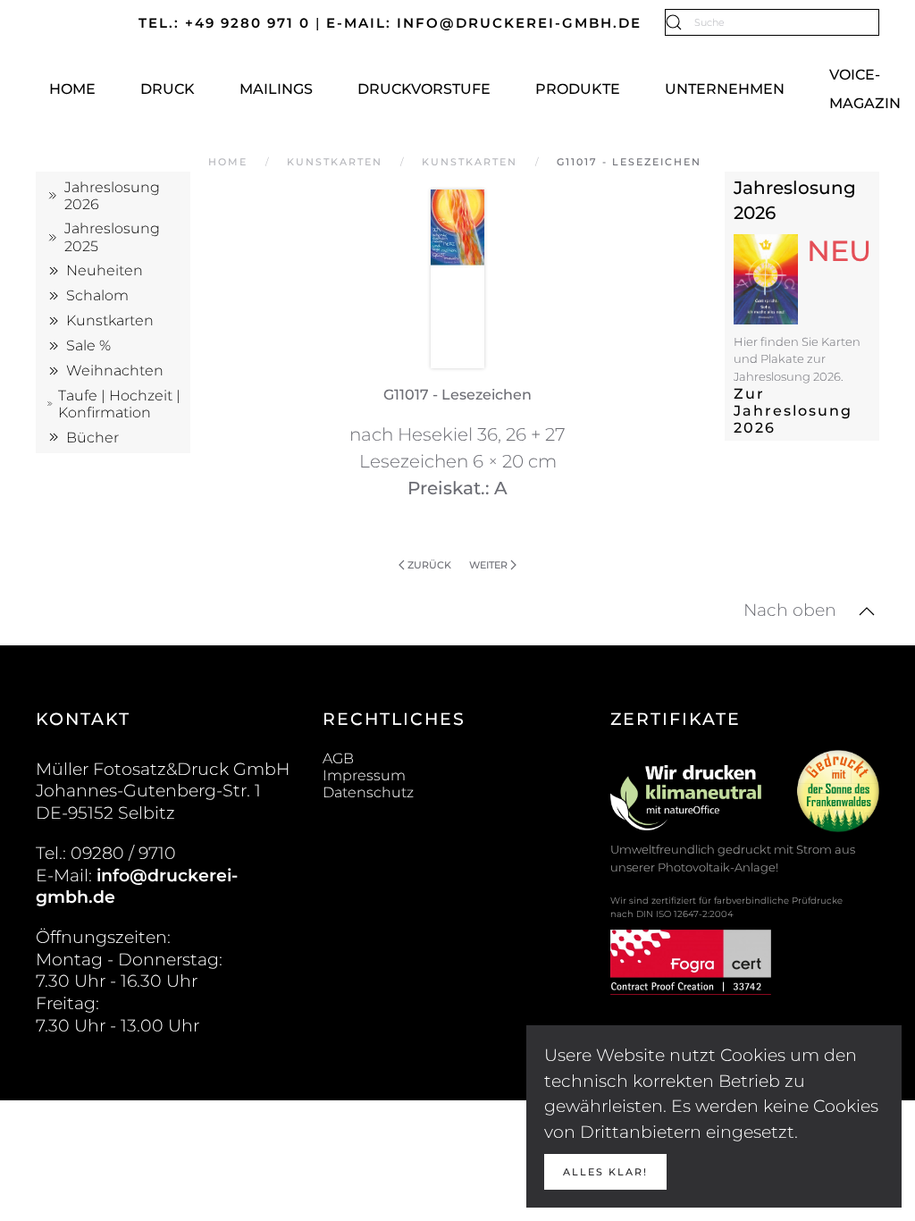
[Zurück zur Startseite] (38, 89)
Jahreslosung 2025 (112, 237)
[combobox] (772, 22)
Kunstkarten (110, 320)
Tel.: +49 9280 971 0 (227, 22)
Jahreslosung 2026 (112, 196)
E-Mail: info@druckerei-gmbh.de (486, 22)
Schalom (97, 295)
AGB (338, 758)
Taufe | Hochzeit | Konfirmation (119, 404)
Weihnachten (115, 370)
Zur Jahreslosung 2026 (793, 410)
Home (72, 88)
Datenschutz (368, 792)
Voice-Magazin (865, 89)
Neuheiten (104, 270)
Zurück (429, 565)
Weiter (488, 565)
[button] (866, 611)
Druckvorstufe (424, 88)
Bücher (92, 437)
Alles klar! (605, 1172)
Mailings (276, 88)
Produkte (577, 88)
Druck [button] (167, 88)
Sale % (88, 345)
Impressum (364, 775)
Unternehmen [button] (725, 88)
